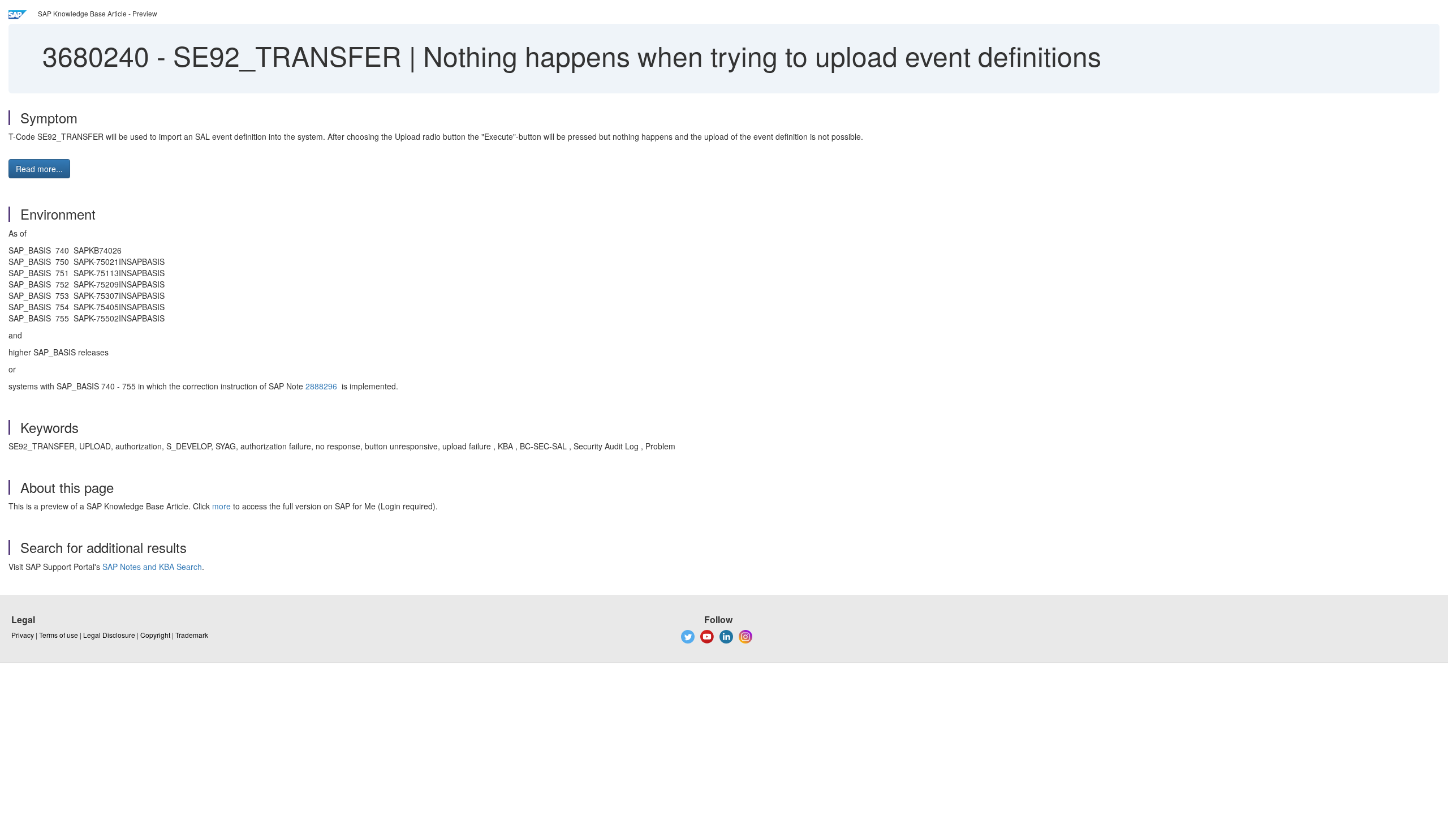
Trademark (191, 635)
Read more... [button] (39, 168)
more (221, 506)
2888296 (321, 386)
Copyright (155, 635)
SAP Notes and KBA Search (152, 566)
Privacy (22, 635)
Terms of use (58, 635)
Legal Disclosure (109, 635)
